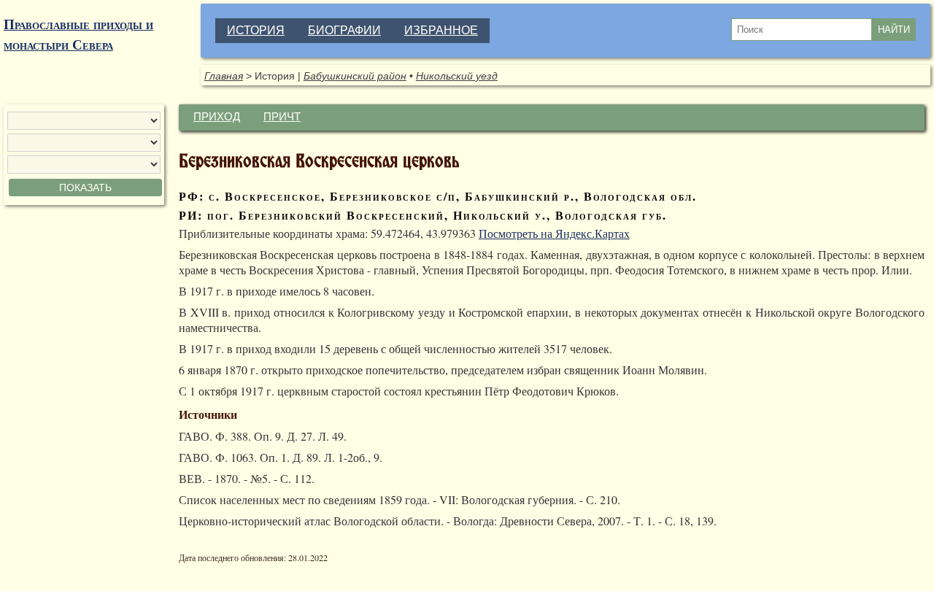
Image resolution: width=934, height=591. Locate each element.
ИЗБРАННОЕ (441, 30)
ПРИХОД (216, 117)
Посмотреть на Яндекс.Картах (554, 233)
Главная (223, 76)
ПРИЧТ (282, 117)
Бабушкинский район (355, 76)
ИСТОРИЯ (256, 30)
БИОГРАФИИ (344, 30)
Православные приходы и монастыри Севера (78, 34)
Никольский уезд (457, 76)
